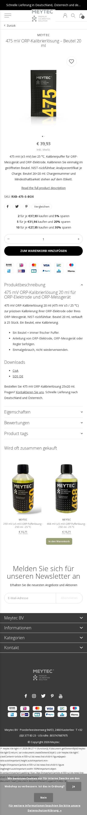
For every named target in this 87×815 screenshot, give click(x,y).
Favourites (72, 61)
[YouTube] (61, 696)
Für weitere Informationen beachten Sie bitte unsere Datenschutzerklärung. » (44, 808)
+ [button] (78, 239)
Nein (43, 797)
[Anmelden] (65, 15)
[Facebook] (26, 696)
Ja (73, 786)
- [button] (8, 239)
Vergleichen (41, 206)
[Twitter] (43, 696)
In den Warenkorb (59, 541)
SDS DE (18, 376)
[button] (8, 15)
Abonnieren (69, 598)
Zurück (11, 25)
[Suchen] (73, 15)
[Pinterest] (52, 696)
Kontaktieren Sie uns (30, 392)
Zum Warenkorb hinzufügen (43, 251)
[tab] (43, 285)
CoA (15, 371)
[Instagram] (34, 696)
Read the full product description (43, 188)
